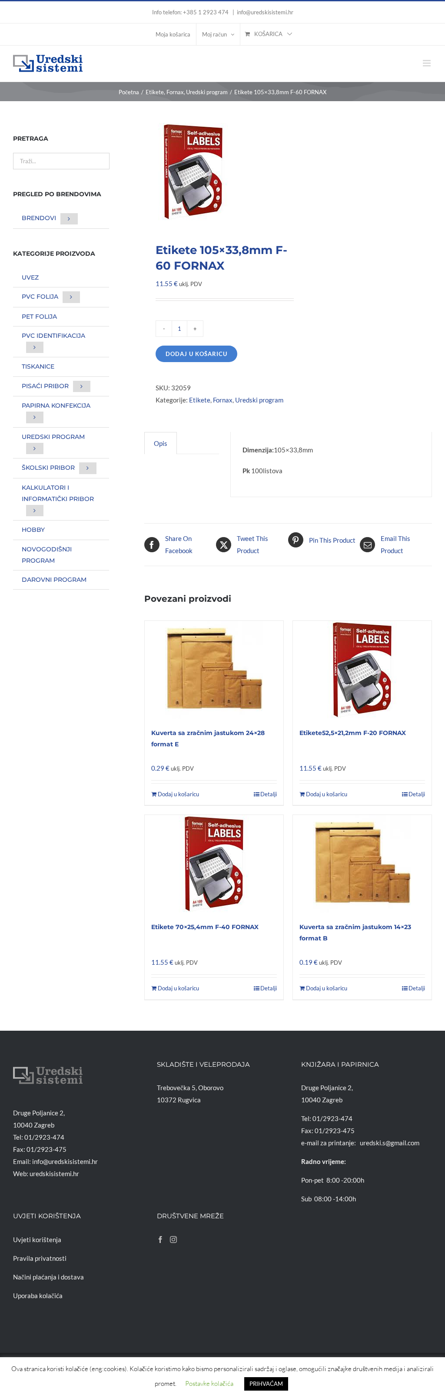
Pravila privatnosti (39, 1258)
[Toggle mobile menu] (427, 63)
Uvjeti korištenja (37, 1239)
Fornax (222, 400)
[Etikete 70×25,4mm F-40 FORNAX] (214, 864)
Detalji (268, 794)
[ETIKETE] (213, 172)
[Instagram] (173, 1239)
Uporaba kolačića (38, 1295)
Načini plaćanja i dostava (48, 1277)
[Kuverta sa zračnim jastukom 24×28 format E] (214, 670)
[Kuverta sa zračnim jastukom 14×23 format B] (362, 864)
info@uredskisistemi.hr (265, 12)
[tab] (160, 443)
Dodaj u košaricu (196, 353)
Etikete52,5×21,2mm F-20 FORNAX (352, 733)
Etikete (199, 400)
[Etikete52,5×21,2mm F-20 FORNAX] (362, 670)
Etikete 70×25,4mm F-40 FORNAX (205, 927)
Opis (160, 443)
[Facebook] (160, 1239)
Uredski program (259, 400)
